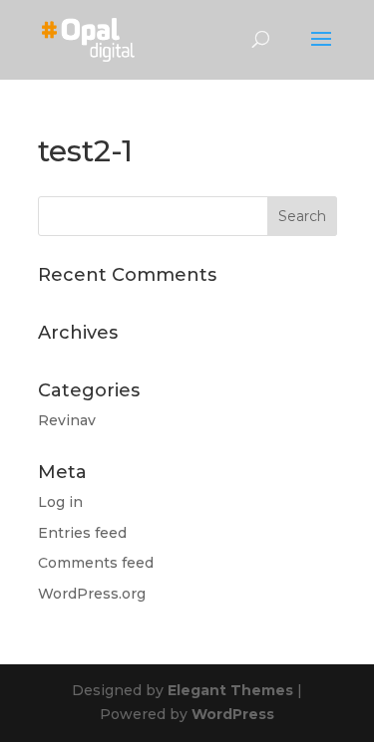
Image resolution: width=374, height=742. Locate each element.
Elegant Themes (230, 690)
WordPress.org (92, 594)
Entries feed (82, 533)
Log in (60, 502)
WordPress (232, 714)
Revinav (67, 420)
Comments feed (96, 563)
